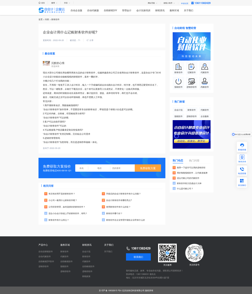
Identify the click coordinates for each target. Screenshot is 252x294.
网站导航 (151, 3)
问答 (47, 19)
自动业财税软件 (45, 251)
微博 (53, 2)
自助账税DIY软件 (46, 261)
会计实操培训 (143, 10)
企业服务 (205, 116)
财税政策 (86, 276)
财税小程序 (168, 3)
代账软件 (205, 109)
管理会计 (126, 10)
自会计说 (178, 109)
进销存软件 (192, 116)
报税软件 (178, 116)
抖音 (66, 2)
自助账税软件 (66, 261)
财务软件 (192, 109)
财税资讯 (160, 10)
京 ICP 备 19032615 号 (109, 290)
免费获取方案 (148, 168)
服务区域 (174, 10)
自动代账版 (93, 10)
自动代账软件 (44, 256)
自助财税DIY (110, 10)
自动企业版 (76, 10)
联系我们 (138, 257)
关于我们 (188, 10)
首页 (43, 2)
